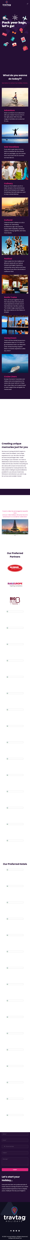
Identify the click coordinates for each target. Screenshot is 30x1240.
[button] (3, 527)
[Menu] (27, 3)
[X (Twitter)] (13, 1230)
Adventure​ (9, 110)
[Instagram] (16, 1230)
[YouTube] (19, 1230)
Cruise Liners (10, 376)
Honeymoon (10, 338)
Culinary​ (8, 183)
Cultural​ (8, 220)
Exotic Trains (10, 297)
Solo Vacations (11, 147)
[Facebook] (11, 1230)
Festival (8, 258)
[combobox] (3, 1146)
